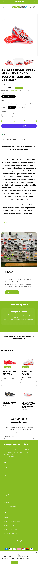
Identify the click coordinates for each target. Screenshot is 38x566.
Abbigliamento (9, 483)
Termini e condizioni (10, 533)
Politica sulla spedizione (12, 522)
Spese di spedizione (15, 90)
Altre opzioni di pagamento (19, 130)
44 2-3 (12, 107)
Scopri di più (12, 292)
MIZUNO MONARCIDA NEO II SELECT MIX (9, 402)
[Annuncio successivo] (35, 2)
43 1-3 (30, 103)
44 (5, 107)
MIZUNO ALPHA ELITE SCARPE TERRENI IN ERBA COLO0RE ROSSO (9, 374)
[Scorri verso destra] (36, 63)
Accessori (7, 487)
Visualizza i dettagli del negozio (14, 139)
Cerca (6, 518)
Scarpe (6, 479)
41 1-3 (6, 103)
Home (6, 467)
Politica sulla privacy (10, 529)
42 (13, 103)
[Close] (36, 552)
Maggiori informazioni (22, 558)
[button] (3, 7)
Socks (6, 499)
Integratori (7, 495)
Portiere (6, 491)
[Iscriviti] (32, 437)
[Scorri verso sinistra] (2, 63)
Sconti (6, 475)
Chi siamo (7, 471)
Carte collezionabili (10, 507)
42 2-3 (21, 103)
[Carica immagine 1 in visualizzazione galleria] (9, 62)
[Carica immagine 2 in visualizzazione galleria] (19, 62)
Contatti (6, 503)
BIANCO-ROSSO (8, 96)
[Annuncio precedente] (3, 2)
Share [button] (5, 222)
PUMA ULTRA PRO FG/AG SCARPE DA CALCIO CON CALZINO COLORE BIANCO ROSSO (26, 374)
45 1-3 (22, 107)
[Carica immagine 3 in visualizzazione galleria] (29, 62)
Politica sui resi (9, 525)
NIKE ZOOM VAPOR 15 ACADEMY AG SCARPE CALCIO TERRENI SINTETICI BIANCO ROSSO (28, 404)
